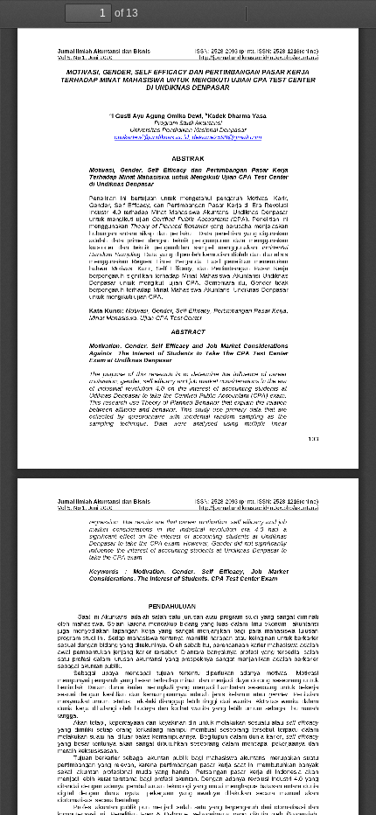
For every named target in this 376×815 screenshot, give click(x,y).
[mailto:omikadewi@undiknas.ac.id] (151, 137)
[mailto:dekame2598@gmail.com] (226, 137)
